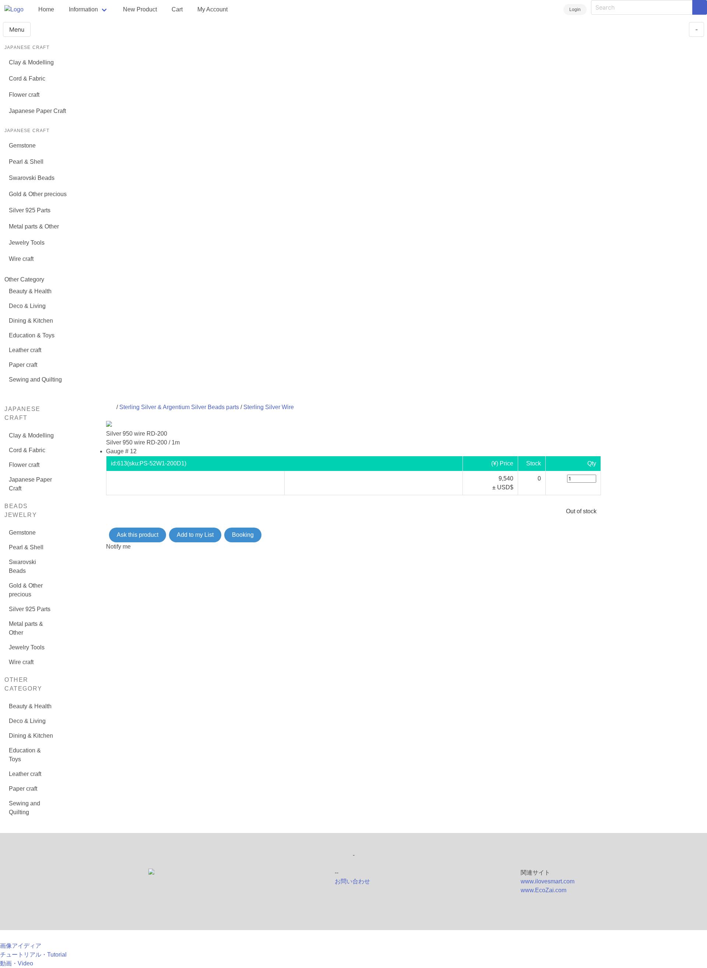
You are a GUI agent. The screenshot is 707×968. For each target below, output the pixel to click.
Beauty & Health (30, 291)
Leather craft (25, 350)
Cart (177, 9)
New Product (140, 9)
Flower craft (24, 95)
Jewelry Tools (27, 243)
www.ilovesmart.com (547, 881)
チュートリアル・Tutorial (33, 954)
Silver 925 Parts (29, 210)
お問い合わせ (352, 881)
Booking (243, 535)
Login (575, 9)
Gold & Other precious (38, 194)
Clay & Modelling (31, 62)
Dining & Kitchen (31, 321)
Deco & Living (27, 306)
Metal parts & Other (34, 226)
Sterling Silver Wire (268, 407)
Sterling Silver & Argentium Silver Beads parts (179, 407)
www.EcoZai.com (543, 890)
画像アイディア (20, 946)
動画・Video (16, 963)
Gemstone (22, 145)
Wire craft (21, 259)
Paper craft (23, 365)
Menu (16, 29)
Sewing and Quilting (35, 379)
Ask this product (137, 535)
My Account (212, 9)
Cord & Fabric (27, 78)
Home (46, 9)
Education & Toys (31, 335)
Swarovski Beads (31, 178)
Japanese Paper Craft (37, 111)
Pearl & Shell (26, 162)
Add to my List (195, 535)
